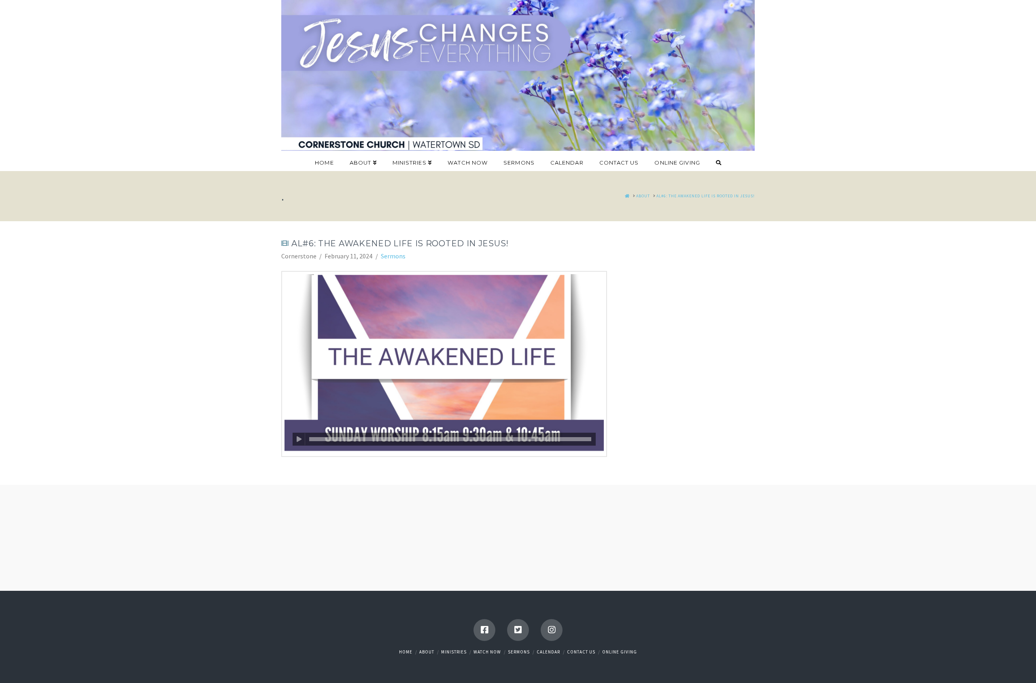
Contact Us (581, 652)
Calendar (548, 652)
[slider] (450, 439)
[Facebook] (484, 630)
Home (405, 652)
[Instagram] (552, 630)
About (426, 652)
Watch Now (487, 652)
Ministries (454, 652)
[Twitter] (518, 630)
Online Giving (619, 652)
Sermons (393, 256)
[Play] (299, 439)
